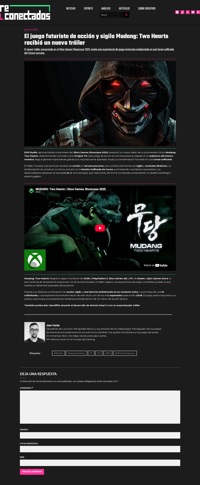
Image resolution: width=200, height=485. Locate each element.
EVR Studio (58, 353)
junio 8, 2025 (30, 29)
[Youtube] (193, 12)
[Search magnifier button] (126, 15)
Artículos (124, 8)
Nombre (24, 429)
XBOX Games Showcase (125, 353)
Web (22, 457)
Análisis (105, 8)
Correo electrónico (29, 443)
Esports (88, 8)
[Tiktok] (182, 12)
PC (91, 353)
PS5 (98, 353)
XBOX (108, 353)
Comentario (26, 387)
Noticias (70, 8)
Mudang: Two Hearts (76, 353)
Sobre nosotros (146, 8)
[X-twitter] (188, 12)
